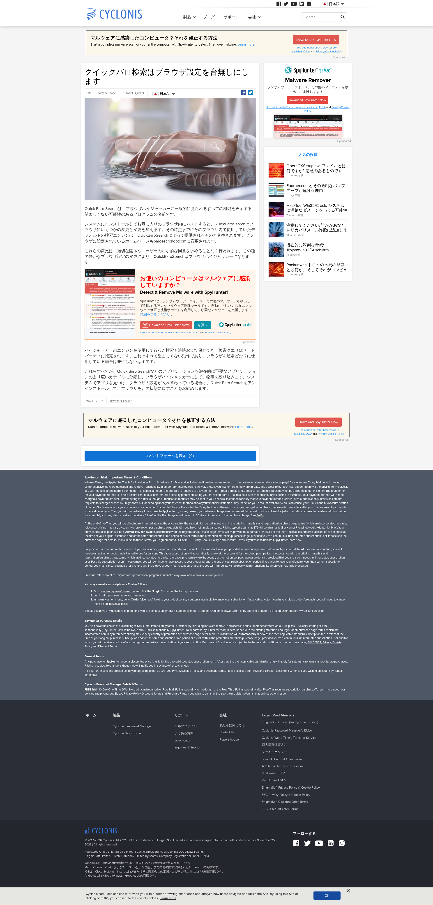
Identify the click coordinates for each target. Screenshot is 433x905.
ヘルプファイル (186, 726)
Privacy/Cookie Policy (328, 51)
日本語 (165, 94)
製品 (187, 17)
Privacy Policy (132, 693)
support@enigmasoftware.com (220, 611)
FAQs (260, 515)
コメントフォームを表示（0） (170, 456)
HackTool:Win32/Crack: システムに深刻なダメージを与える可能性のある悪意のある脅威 (316, 210)
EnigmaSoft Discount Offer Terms (285, 802)
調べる (342, 17)
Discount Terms (235, 540)
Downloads (182, 740)
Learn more (245, 44)
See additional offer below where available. (166, 332)
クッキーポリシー (274, 752)
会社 (252, 17)
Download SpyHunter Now (316, 40)
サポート (231, 17)
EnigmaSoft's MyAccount (297, 611)
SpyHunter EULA (273, 773)
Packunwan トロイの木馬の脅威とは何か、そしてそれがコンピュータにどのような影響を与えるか (316, 269)
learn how (295, 540)
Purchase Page (176, 693)
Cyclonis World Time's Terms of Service (289, 738)
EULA (306, 51)
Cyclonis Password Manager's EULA (287, 730)
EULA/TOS (183, 540)
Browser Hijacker (133, 93)
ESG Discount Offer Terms (280, 809)
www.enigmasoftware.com (118, 591)
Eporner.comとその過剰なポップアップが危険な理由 (315, 188)
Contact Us (227, 732)
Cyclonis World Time (127, 733)
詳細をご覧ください (155, 314)
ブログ (209, 17)
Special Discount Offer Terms (282, 759)
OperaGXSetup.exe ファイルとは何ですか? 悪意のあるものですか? (316, 170)
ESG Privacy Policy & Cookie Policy (286, 795)
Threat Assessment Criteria (282, 671)
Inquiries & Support (188, 747)
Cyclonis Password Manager (132, 726)
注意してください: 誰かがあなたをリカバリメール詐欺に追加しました (316, 230)
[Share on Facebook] (243, 92)
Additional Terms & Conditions (283, 766)
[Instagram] (309, 4)
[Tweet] (250, 92)
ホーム (91, 715)
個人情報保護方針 (274, 745)
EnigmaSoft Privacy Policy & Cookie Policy (291, 788)
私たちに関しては (232, 725)
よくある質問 (184, 733)
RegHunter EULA (274, 780)
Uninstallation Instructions (262, 693)
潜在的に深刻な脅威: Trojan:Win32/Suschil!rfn (307, 248)
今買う (203, 325)
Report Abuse (229, 739)
